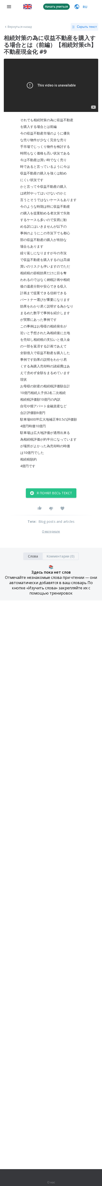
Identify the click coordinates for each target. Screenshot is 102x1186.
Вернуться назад (20, 26)
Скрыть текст (87, 27)
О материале (51, 531)
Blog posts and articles (56, 521)
